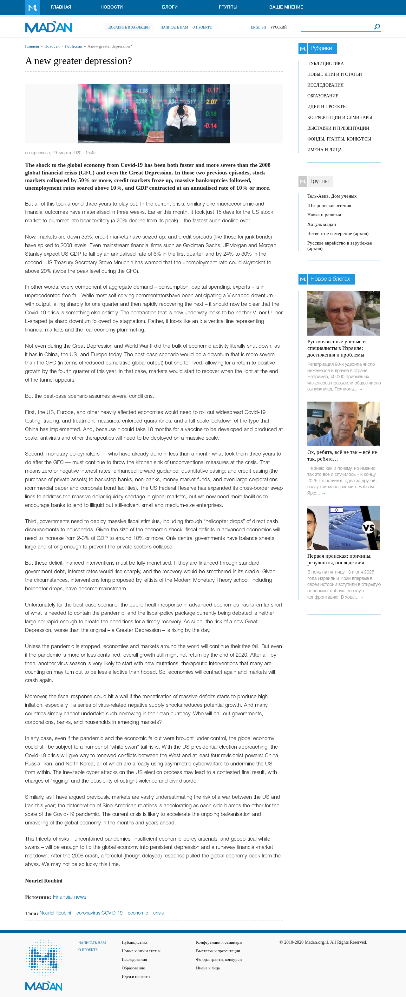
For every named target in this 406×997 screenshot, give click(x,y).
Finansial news (69, 897)
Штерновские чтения (329, 205)
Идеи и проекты (327, 106)
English (258, 27)
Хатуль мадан (321, 224)
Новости (112, 7)
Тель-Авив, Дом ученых (332, 196)
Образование (322, 96)
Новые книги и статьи (334, 74)
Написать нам (174, 27)
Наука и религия (324, 214)
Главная (61, 7)
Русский (279, 27)
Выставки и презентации (338, 128)
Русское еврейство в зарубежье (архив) (339, 245)
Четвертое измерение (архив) (338, 233)
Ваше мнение (286, 7)
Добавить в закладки (129, 27)
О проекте (202, 27)
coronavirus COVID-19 (99, 913)
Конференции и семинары (339, 117)
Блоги (170, 7)
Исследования (325, 85)
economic (138, 913)
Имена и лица (324, 150)
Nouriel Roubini (55, 913)
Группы (228, 7)
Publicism (73, 46)
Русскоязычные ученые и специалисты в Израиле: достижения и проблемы (336, 348)
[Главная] (48, 24)
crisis (158, 913)
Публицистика (325, 63)
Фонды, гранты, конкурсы (339, 139)
